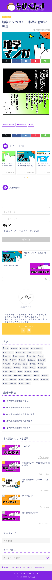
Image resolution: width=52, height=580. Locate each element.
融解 (29, 379)
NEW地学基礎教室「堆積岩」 (19, 408)
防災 (22, 383)
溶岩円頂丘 (8, 375)
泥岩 (20, 371)
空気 (6, 379)
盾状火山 (28, 375)
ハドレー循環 (21, 352)
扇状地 (18, 368)
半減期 (23, 360)
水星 (6, 371)
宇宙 (41, 364)
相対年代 (18, 375)
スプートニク (9, 352)
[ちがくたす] (26, 10)
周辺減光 (7, 364)
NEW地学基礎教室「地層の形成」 (21, 414)
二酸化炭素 (32, 356)
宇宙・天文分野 (9, 125)
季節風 (33, 364)
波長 (13, 371)
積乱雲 (45, 375)
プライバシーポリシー (24, 573)
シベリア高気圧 (37, 348)
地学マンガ (22, 125)
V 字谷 (15, 348)
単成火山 (32, 360)
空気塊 (14, 379)
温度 (36, 371)
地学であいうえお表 (21, 364)
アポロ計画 (25, 348)
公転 (6, 360)
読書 (36, 379)
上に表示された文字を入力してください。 (22, 231)
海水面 (29, 371)
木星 (31, 125)
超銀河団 (45, 379)
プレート (7, 356)
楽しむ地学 (6, 17)
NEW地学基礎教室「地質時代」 (20, 421)
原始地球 (42, 360)
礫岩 (37, 375)
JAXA (6, 348)
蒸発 (22, 379)
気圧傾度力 (42, 368)
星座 (26, 368)
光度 (41, 356)
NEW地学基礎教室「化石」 (18, 401)
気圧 (33, 368)
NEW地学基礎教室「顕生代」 (19, 428)
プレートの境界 (19, 356)
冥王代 (14, 360)
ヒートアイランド (35, 352)
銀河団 (14, 383)
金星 (6, 383)
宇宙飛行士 (8, 368)
